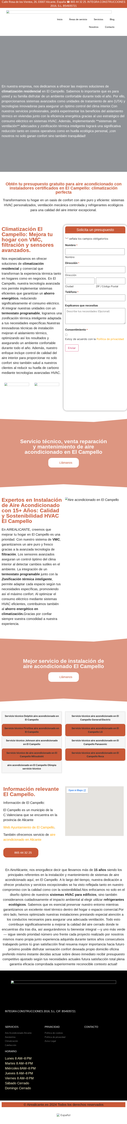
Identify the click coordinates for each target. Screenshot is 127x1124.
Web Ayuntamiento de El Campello (28, 827)
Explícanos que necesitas (81, 305)
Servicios (98, 19)
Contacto (109, 27)
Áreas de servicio (78, 19)
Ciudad (69, 286)
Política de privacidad (110, 339)
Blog (112, 19)
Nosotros (93, 27)
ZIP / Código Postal (107, 286)
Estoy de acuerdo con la (94, 339)
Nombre (70, 256)
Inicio (60, 19)
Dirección (70, 275)
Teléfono (71, 292)
